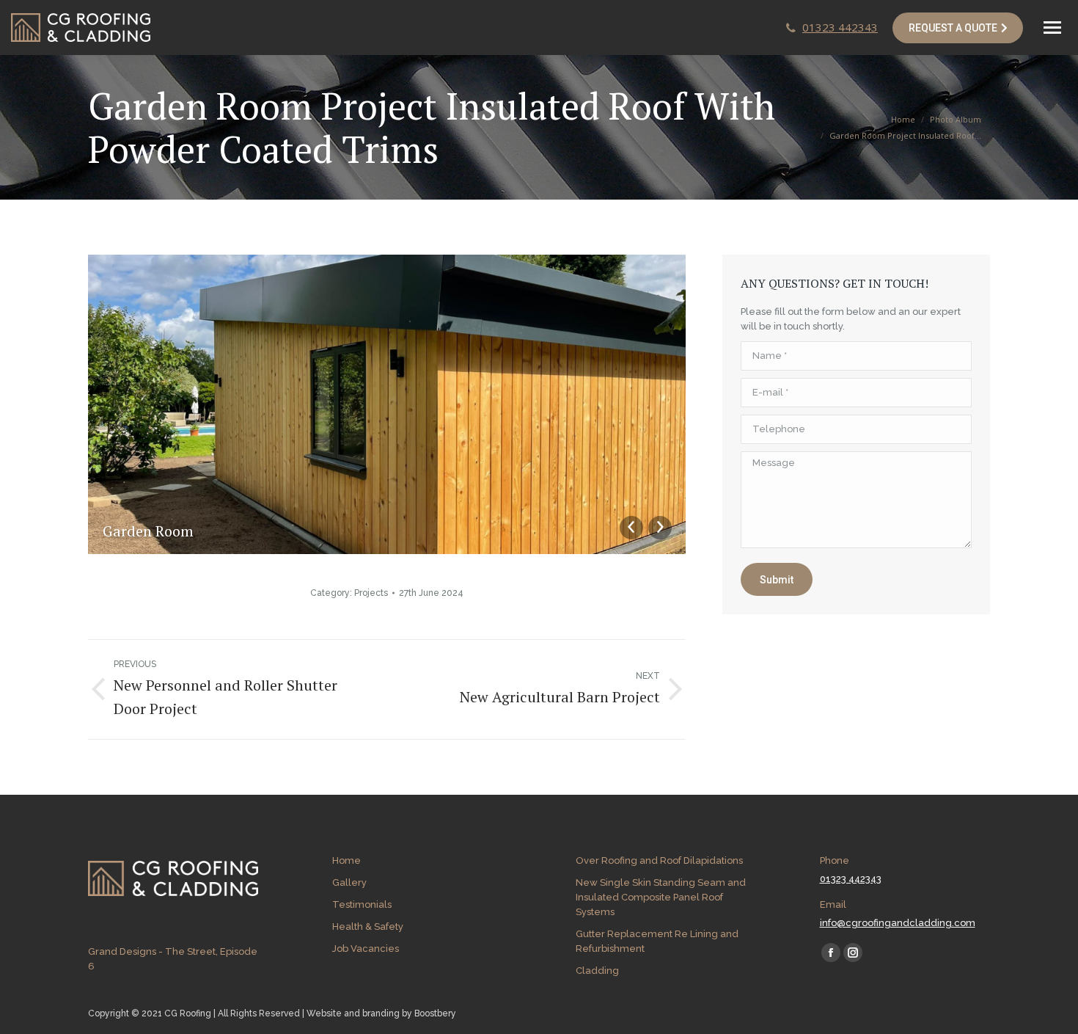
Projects (371, 593)
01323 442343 (840, 27)
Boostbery (435, 1013)
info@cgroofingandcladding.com (897, 922)
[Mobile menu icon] (1052, 27)
